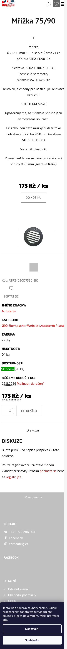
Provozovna (33, 497)
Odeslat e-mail (18, 589)
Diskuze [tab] (32, 430)
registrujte (13, 477)
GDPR (12, 601)
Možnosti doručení (30, 383)
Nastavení (32, 628)
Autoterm (9, 311)
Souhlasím (32, 640)
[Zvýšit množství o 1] (13, 408)
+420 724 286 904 (22, 532)
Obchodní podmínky (22, 595)
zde (5, 619)
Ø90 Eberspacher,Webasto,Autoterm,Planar (33, 325)
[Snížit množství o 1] (13, 413)
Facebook (16, 538)
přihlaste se (48, 471)
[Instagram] (17, 509)
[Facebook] (33, 267)
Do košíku (33, 197)
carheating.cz (18, 544)
